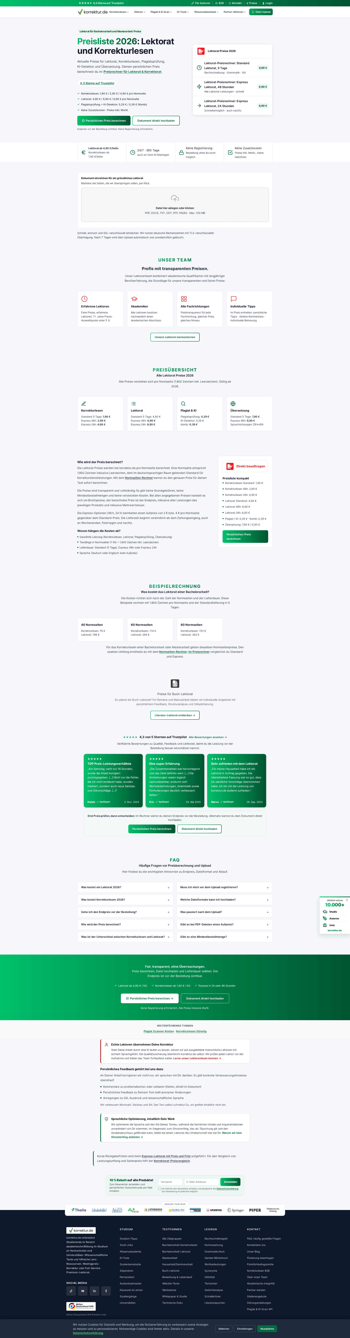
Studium (102, 1246)
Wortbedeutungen (215, 1264)
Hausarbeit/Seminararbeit (177, 1264)
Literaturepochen (215, 1302)
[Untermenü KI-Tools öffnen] (189, 12)
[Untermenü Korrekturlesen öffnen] (129, 12)
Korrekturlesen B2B (258, 1270)
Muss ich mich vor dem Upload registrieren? (209, 887)
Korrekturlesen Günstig (191, 1031)
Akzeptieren (267, 1328)
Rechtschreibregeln (216, 1238)
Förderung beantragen (260, 1257)
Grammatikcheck (215, 1251)
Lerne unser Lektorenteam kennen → (197, 1058)
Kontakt (237, 3)
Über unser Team (257, 1277)
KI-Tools (181, 11)
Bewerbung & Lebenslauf (177, 1277)
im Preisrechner (199, 652)
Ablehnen (223, 1328)
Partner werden (256, 1290)
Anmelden (230, 1182)
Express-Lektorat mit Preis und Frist (166, 1156)
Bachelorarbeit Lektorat (176, 1251)
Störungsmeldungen (259, 1302)
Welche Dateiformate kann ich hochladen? (208, 899)
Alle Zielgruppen (172, 1238)
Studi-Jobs (126, 1244)
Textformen (172, 1229)
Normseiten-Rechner (139, 478)
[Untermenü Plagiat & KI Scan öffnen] (172, 12)
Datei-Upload (263, 11)
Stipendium (126, 1270)
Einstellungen (245, 1328)
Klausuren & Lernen (131, 1290)
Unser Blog (253, 1251)
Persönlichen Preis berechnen (106, 120)
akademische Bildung (79, 1246)
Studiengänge (128, 1296)
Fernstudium (127, 1277)
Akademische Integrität (261, 1283)
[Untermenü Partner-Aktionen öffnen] (246, 12)
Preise (252, 3)
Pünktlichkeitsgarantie (260, 1264)
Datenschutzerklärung (227, 1188)
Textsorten (211, 1283)
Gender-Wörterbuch (216, 1257)
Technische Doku (172, 1302)
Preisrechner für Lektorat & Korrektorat (132, 71)
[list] (175, 780)
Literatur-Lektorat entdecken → (175, 715)
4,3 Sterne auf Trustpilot (97, 83)
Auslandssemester (130, 1283)
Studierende (74, 1242)
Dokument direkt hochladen (156, 120)
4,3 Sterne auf (108, 3)
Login (269, 3)
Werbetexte (169, 1290)
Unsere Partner (175, 1204)
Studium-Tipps (128, 1238)
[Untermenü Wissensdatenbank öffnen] (219, 12)
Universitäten (127, 1302)
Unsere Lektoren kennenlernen (175, 337)
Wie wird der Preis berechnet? (101, 924)
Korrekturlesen (117, 11)
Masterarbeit (169, 1257)
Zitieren (138, 11)
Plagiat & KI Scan (160, 11)
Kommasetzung (214, 1244)
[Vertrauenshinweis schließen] (347, 899)
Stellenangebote (257, 1296)
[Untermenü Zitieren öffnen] (146, 12)
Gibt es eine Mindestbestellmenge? (203, 936)
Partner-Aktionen (233, 11)
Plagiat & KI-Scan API (260, 1309)
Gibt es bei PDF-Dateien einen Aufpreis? (207, 924)
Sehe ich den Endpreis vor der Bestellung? (109, 912)
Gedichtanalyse (214, 1290)
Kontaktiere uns (256, 1244)
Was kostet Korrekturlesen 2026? (103, 899)
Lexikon (211, 1229)
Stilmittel (210, 1277)
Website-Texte (170, 1283)
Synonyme (211, 1270)
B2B (221, 3)
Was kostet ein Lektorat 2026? (101, 887)
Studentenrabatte (130, 1264)
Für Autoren (202, 3)
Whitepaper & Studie (174, 1296)
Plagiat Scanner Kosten (159, 1031)
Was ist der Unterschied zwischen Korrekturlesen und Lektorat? (123, 936)
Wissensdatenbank (205, 11)
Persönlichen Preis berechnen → (151, 998)
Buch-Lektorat (170, 1270)
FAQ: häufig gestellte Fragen (264, 1238)
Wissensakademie (130, 1251)
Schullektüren (213, 1296)
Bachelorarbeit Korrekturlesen (179, 1244)
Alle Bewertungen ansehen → (208, 737)
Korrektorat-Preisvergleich (172, 1161)
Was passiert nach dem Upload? (201, 912)
